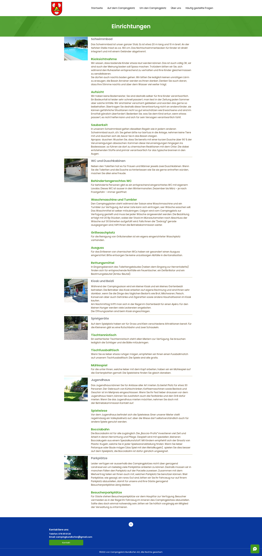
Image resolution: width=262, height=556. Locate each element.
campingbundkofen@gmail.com (74, 537)
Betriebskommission (142, 225)
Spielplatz (107, 451)
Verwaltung (102, 507)
